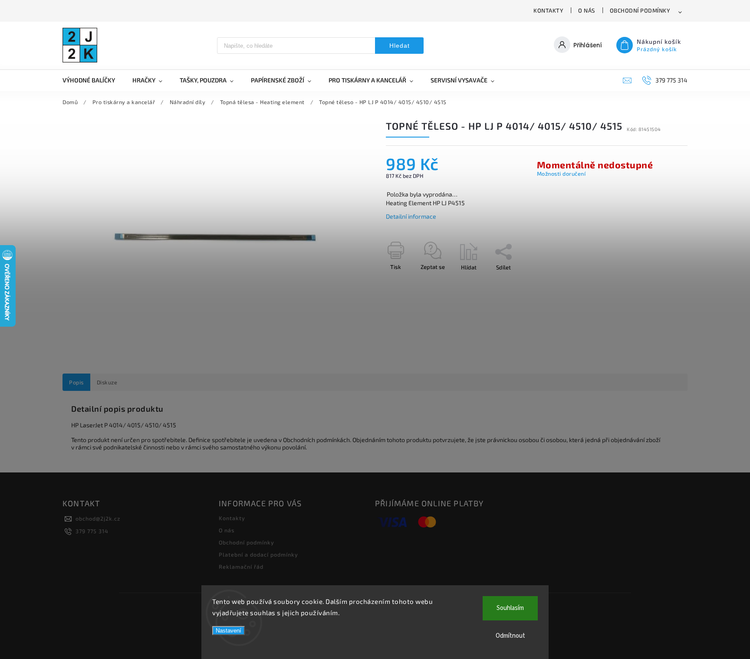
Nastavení (228, 630)
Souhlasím (510, 608)
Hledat (399, 45)
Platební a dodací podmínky (258, 554)
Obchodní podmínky (640, 10)
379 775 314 (92, 531)
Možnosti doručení (561, 173)
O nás (586, 10)
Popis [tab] (76, 382)
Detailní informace (411, 216)
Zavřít (660, 282)
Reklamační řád (241, 566)
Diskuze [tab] (107, 382)
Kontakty (548, 10)
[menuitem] (93, 80)
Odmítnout (510, 635)
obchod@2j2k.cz (98, 518)
